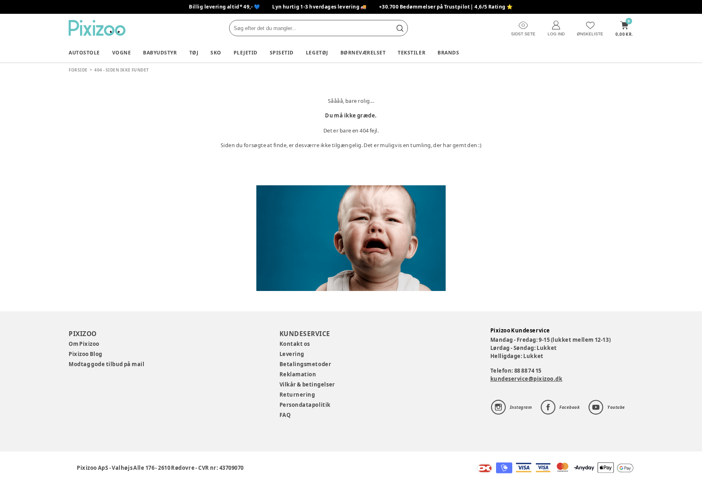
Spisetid (282, 52)
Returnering (297, 394)
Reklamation (298, 374)
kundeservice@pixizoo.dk (526, 378)
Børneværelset (363, 52)
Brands (448, 52)
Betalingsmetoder (305, 364)
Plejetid (246, 52)
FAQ (285, 415)
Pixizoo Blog (85, 354)
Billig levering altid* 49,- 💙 (224, 6)
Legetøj (317, 52)
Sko (215, 52)
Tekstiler (411, 52)
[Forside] (97, 28)
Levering (292, 354)
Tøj (194, 52)
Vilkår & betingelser (307, 384)
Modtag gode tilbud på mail (106, 364)
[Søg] (399, 28)
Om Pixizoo (84, 343)
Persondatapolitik (305, 404)
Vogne (121, 52)
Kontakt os (295, 343)
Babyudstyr (160, 52)
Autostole (84, 52)
